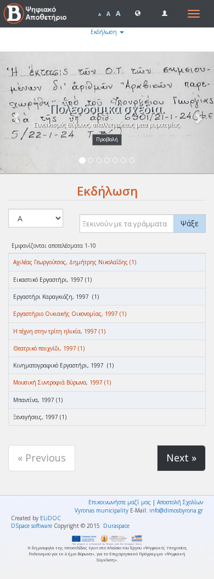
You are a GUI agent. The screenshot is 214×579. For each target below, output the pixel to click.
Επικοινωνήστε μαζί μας (119, 502)
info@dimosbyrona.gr (176, 510)
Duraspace (116, 526)
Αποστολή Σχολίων (180, 502)
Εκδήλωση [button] (105, 32)
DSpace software (31, 526)
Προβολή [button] (107, 139)
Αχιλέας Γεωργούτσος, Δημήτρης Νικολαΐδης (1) (74, 262)
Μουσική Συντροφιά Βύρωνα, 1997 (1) (62, 382)
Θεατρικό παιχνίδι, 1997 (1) (49, 348)
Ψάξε (190, 223)
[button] (138, 12)
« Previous (42, 457)
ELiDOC (50, 518)
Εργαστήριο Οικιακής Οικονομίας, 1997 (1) (69, 314)
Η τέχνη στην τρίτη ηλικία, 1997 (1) (59, 331)
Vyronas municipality (101, 510)
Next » (181, 457)
